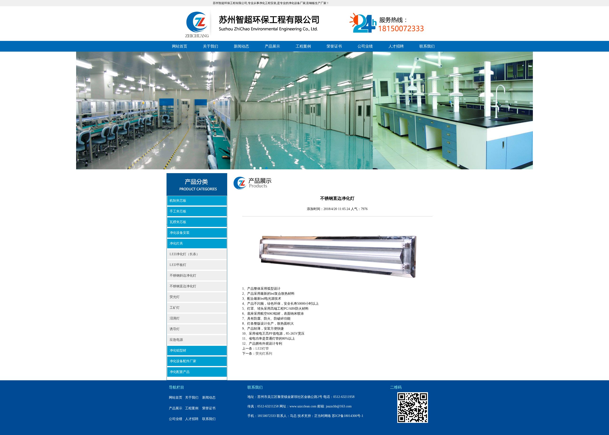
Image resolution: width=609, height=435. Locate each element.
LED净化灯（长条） (185, 254)
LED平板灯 (178, 265)
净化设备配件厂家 (183, 361)
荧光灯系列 (263, 353)
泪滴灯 (175, 318)
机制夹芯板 (178, 200)
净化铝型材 (178, 350)
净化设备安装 (180, 233)
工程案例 (303, 46)
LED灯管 (262, 348)
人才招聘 (396, 46)
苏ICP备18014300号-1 (347, 416)
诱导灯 (175, 329)
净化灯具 (176, 243)
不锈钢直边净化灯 (183, 286)
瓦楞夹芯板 (178, 222)
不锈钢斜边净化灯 (183, 275)
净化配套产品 (180, 372)
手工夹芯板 (178, 211)
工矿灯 (175, 307)
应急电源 (176, 340)
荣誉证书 (334, 46)
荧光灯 (175, 297)
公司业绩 (365, 46)
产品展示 (272, 46)
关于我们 (210, 46)
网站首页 (179, 46)
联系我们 (427, 46)
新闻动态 (241, 46)
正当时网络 (322, 416)
